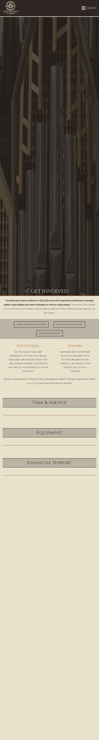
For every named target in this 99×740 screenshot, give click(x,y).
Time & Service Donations (31, 324)
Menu (88, 8)
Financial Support (49, 333)
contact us (32, 383)
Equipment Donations (69, 324)
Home (9, 491)
